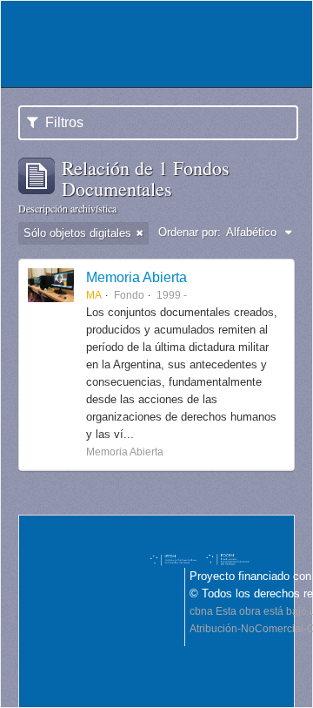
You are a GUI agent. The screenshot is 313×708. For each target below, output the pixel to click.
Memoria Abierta (136, 277)
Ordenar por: (189, 232)
